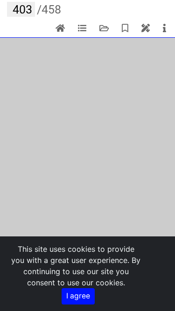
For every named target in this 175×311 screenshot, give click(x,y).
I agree (78, 295)
